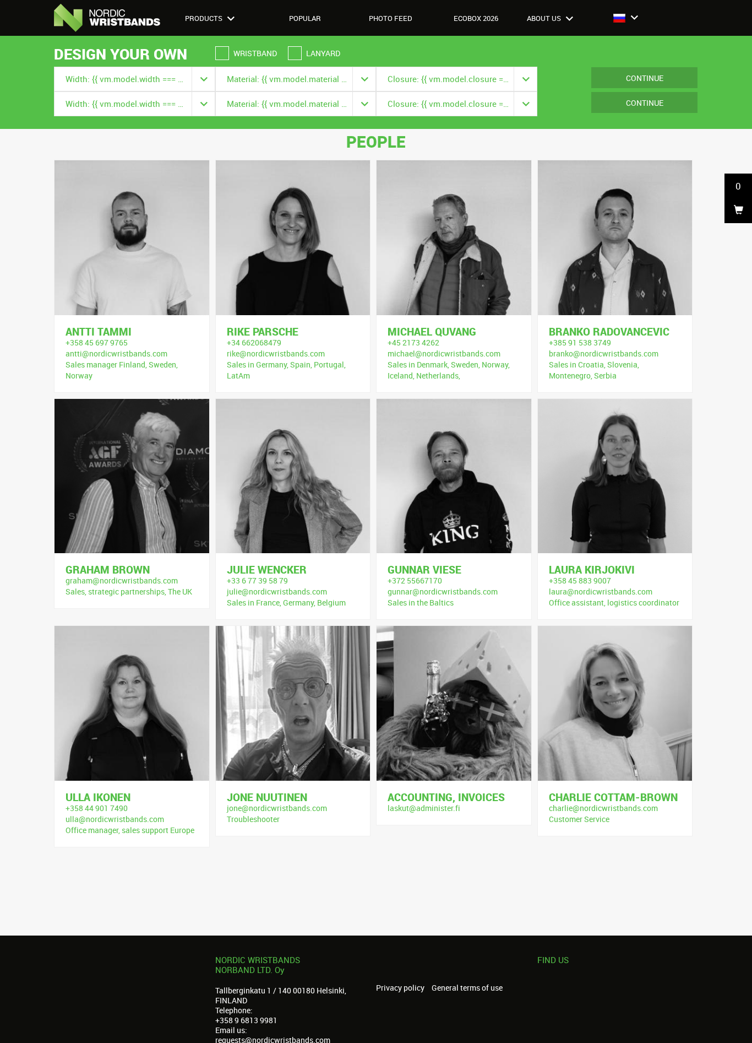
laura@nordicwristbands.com (600, 591)
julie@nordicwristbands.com (277, 591)
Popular (305, 18)
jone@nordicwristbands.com (277, 808)
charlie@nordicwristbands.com (603, 808)
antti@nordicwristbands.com (116, 353)
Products (204, 18)
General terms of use (467, 988)
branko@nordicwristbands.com (603, 353)
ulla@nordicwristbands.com (115, 819)
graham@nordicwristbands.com (122, 580)
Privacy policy (400, 988)
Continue (644, 78)
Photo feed (390, 18)
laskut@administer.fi (424, 808)
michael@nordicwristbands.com (444, 353)
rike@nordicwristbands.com (276, 353)
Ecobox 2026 (476, 18)
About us (545, 18)
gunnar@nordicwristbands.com (443, 591)
